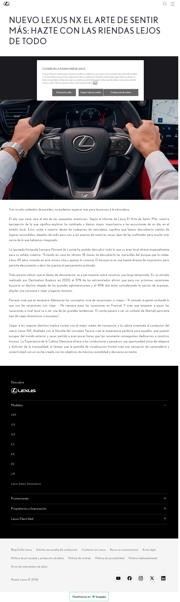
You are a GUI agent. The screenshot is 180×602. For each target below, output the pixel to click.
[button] (14, 4)
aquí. (95, 83)
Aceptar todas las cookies (91, 92)
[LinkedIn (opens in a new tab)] (163, 578)
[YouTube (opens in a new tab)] (118, 578)
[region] (90, 80)
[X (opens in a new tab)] (152, 578)
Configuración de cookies (121, 92)
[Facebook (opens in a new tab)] (129, 578)
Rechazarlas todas (64, 92)
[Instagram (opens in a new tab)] (141, 578)
